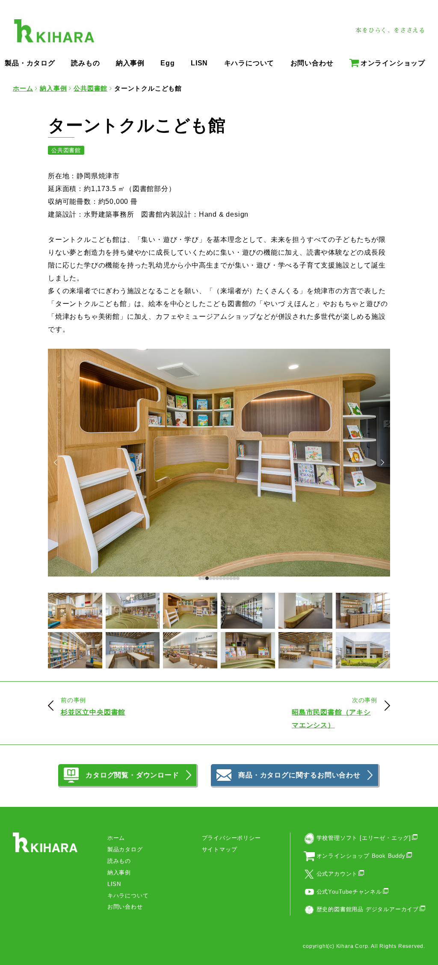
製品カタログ (125, 849)
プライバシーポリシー (231, 838)
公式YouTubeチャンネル (349, 892)
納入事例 (119, 872)
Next (381, 462)
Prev (57, 462)
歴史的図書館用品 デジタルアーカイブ (368, 909)
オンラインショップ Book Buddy (361, 856)
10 (234, 578)
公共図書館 (66, 150)
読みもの (119, 861)
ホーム (116, 838)
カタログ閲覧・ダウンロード (132, 775)
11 (238, 578)
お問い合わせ (125, 906)
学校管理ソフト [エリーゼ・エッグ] (364, 838)
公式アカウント (337, 874)
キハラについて (128, 895)
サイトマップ (219, 849)
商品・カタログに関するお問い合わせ (299, 775)
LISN (114, 884)
